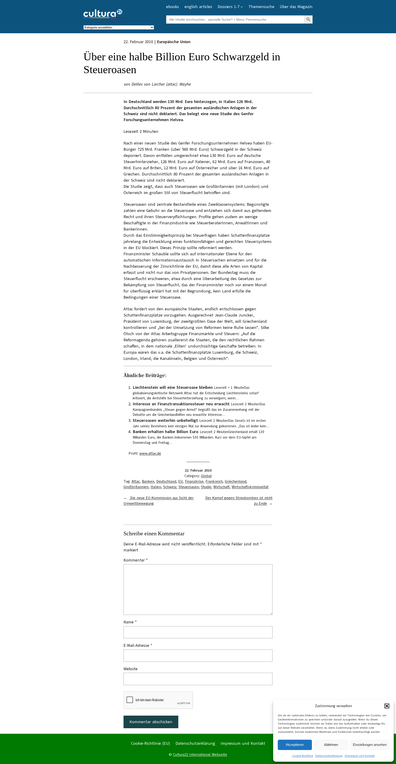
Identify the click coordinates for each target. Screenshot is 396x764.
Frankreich (214, 481)
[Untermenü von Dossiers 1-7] (241, 7)
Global (206, 475)
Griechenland (235, 481)
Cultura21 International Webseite (200, 754)
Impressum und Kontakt (360, 756)
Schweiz (169, 486)
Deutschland (166, 481)
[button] (387, 706)
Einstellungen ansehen (370, 745)
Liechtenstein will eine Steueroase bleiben (173, 387)
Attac (136, 481)
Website (131, 669)
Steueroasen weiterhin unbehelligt (165, 420)
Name (130, 622)
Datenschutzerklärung (328, 756)
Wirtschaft (221, 486)
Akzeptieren (295, 745)
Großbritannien (136, 486)
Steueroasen (189, 486)
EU (180, 481)
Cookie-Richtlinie (302, 756)
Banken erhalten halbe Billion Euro (165, 431)
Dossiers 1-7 (228, 6)
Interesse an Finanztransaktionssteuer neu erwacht (181, 404)
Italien (156, 486)
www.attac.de (150, 453)
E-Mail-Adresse (138, 645)
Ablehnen (331, 745)
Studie (206, 486)
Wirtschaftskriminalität (250, 486)
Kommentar (136, 560)
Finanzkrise (194, 481)
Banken (148, 481)
